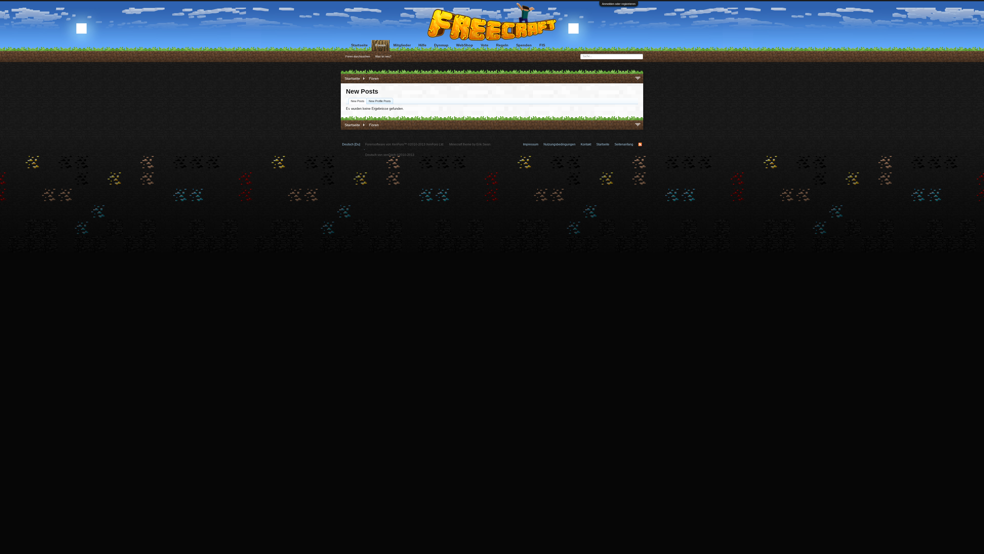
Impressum (530, 144)
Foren (380, 45)
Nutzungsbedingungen (560, 144)
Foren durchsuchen (357, 56)
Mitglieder (402, 45)
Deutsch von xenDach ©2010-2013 (389, 155)
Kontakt (586, 144)
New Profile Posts (380, 101)
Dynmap (441, 45)
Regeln (502, 45)
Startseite (359, 45)
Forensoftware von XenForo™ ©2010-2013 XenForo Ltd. (404, 144)
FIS (542, 45)
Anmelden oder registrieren (619, 3)
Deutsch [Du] (351, 144)
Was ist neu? (383, 56)
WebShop (464, 45)
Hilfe (422, 45)
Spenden (524, 45)
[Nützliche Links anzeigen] (637, 79)
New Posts (357, 101)
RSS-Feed (640, 144)
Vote (484, 45)
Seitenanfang (623, 144)
